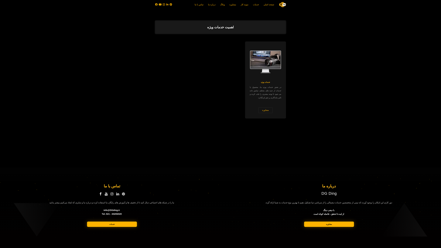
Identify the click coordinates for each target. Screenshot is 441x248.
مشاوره (329, 224)
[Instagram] (164, 4)
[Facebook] (156, 4)
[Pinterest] (171, 4)
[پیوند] (282, 4)
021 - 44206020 (114, 214)
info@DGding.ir (112, 210)
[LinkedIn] (167, 4)
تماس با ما (112, 186)
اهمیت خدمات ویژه (220, 27)
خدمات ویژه (265, 82)
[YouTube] (160, 4)
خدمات (112, 224)
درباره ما (329, 186)
